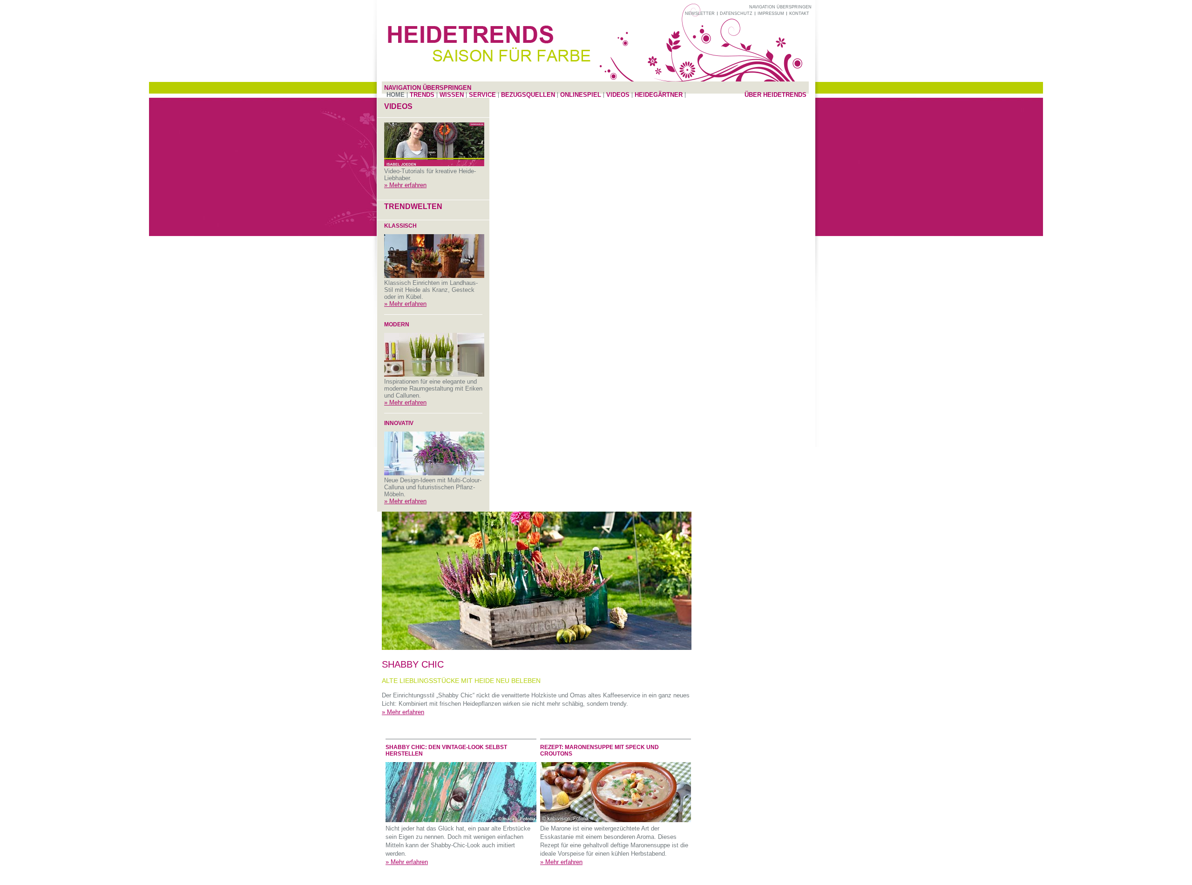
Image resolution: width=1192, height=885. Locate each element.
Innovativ (398, 423)
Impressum (771, 13)
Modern (396, 324)
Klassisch (400, 226)
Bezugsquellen (528, 95)
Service (482, 95)
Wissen (452, 95)
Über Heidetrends (775, 95)
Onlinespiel (580, 95)
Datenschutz (736, 13)
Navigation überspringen (780, 7)
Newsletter (700, 13)
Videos (618, 95)
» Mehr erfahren (405, 185)
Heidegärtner (659, 95)
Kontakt (799, 13)
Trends (422, 95)
